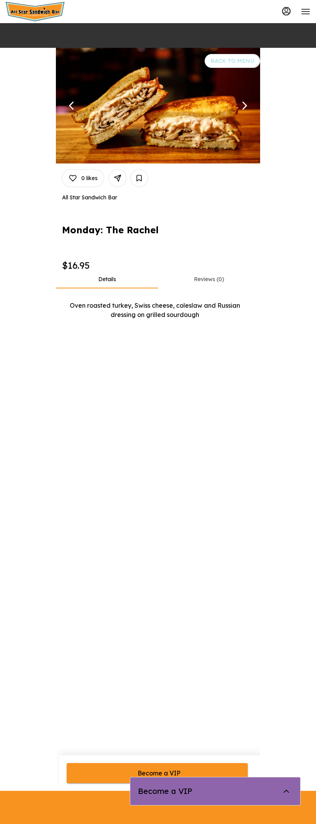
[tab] (107, 279)
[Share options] (117, 178)
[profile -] (286, 11)
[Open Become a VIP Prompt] (286, 791)
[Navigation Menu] (305, 11)
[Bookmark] (139, 178)
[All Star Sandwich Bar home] (40, 11)
